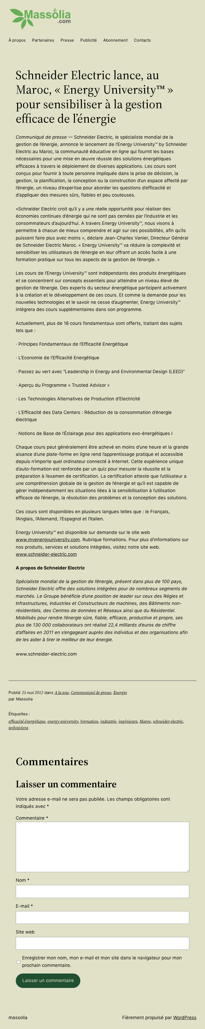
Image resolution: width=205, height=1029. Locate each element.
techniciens (18, 728)
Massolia (18, 1017)
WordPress (184, 1017)
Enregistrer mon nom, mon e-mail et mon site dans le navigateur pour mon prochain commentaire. (102, 961)
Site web (25, 932)
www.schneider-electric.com (46, 554)
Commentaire (32, 818)
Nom (23, 880)
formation (89, 721)
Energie (120, 692)
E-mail (24, 906)
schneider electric (168, 721)
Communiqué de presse (91, 692)
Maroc (145, 721)
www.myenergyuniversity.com (48, 539)
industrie (108, 721)
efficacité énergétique (27, 721)
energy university (63, 721)
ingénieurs (128, 721)
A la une (62, 692)
